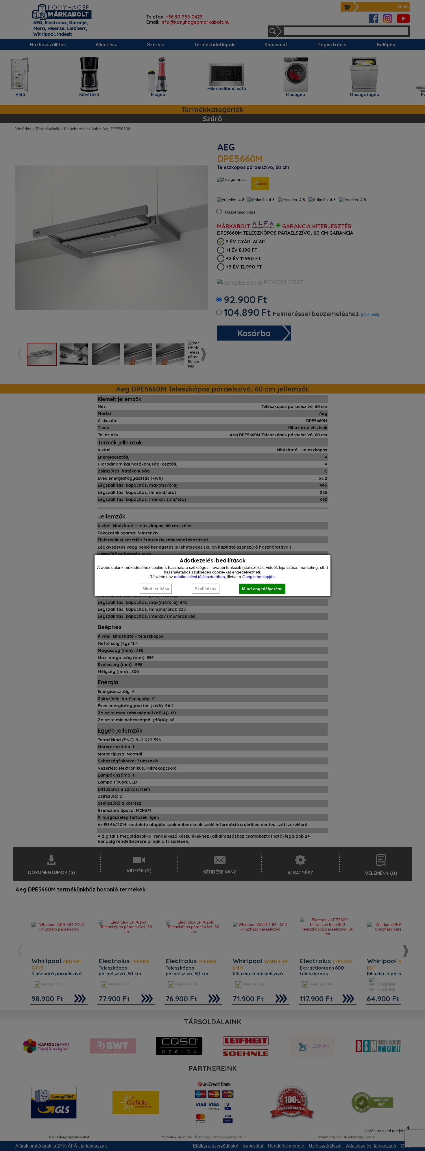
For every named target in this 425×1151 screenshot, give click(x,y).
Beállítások (206, 588)
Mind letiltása (156, 588)
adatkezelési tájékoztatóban (199, 576)
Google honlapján (258, 576)
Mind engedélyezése (262, 588)
